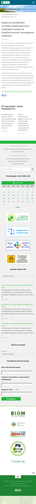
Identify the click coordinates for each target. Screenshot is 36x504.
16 (32, 195)
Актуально (5, 285)
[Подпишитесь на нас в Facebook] (19, 490)
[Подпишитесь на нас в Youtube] (16, 490)
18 (9, 198)
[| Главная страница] (7, 2)
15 (27, 195)
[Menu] (33, 2)
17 (4, 198)
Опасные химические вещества (21, 285)
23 (32, 198)
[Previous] (14, 424)
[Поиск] (32, 169)
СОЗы (3, 287)
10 (4, 195)
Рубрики (4, 351)
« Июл (17, 207)
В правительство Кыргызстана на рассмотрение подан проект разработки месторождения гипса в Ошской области (9, 121)
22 (27, 198)
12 (13, 195)
